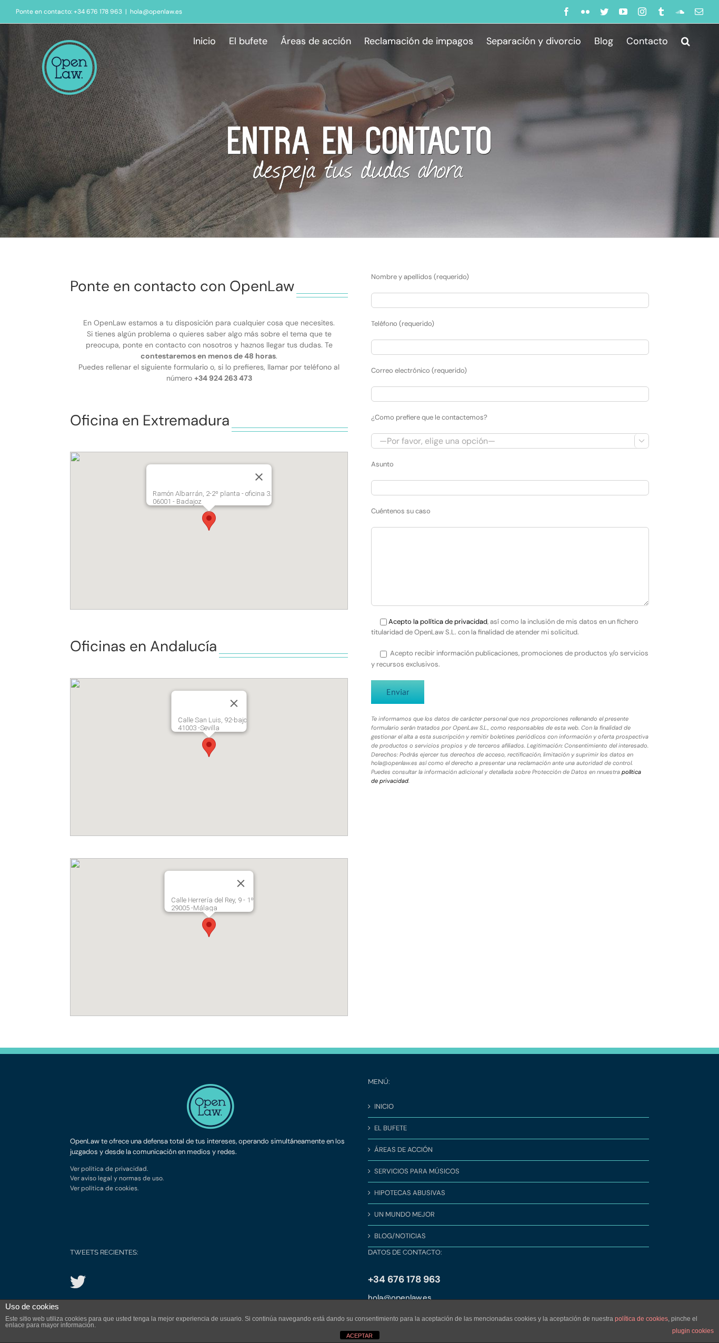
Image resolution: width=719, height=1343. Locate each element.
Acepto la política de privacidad (437, 621)
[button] (685, 39)
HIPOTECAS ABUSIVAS (409, 1192)
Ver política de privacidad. (109, 1169)
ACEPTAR (359, 1335)
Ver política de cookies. (104, 1188)
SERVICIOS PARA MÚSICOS (417, 1171)
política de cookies (641, 1318)
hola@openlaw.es (156, 11)
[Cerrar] (259, 477)
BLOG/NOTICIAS (400, 1235)
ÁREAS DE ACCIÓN (403, 1149)
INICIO (384, 1106)
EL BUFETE (390, 1127)
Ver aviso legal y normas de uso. (117, 1178)
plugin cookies (693, 1331)
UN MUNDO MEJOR (404, 1214)
